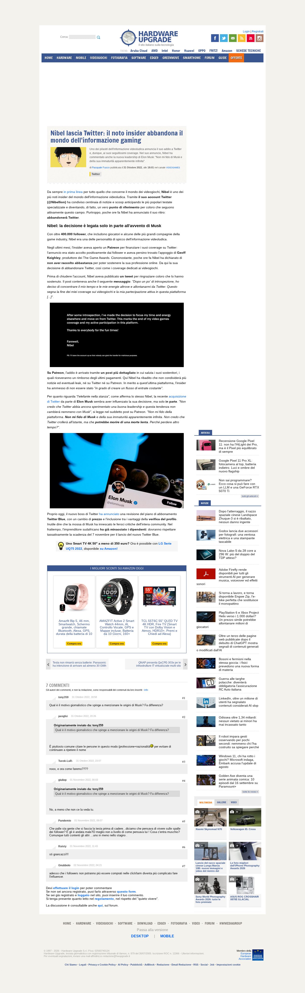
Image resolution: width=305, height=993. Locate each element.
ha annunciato (109, 514)
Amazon (227, 50)
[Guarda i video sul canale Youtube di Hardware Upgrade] (251, 38)
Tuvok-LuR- (65, 761)
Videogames (173, 168)
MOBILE (81, 57)
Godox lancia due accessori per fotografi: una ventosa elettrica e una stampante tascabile (238, 536)
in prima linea (73, 192)
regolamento (104, 898)
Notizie (205, 503)
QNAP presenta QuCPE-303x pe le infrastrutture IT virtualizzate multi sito (158, 664)
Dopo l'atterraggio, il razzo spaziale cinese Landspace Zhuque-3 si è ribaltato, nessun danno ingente (238, 516)
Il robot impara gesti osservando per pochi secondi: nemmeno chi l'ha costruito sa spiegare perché (239, 742)
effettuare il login (66, 888)
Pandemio (64, 820)
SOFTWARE (139, 57)
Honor (176, 50)
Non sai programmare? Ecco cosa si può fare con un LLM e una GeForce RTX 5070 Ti (239, 485)
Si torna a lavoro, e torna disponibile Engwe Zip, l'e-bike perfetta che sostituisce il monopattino (238, 598)
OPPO (201, 50)
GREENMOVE (171, 57)
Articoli (205, 433)
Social (204, 964)
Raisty (62, 846)
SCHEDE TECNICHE (248, 50)
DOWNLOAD (144, 923)
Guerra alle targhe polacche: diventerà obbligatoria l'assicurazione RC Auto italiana (238, 684)
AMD (154, 50)
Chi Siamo (71, 964)
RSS (195, 964)
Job (212, 964)
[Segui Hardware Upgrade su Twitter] (224, 38)
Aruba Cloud (138, 50)
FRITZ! (213, 50)
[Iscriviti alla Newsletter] (233, 38)
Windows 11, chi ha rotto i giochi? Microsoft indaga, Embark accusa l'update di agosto (237, 761)
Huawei (189, 50)
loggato (84, 895)
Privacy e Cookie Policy (102, 964)
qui (100, 905)
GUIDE (223, 57)
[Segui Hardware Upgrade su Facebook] (215, 38)
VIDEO (196, 923)
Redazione (163, 964)
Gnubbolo (64, 865)
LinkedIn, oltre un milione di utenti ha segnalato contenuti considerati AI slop (238, 702)
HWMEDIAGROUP (230, 923)
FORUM (210, 57)
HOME (49, 57)
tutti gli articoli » (250, 496)
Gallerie (221, 802)
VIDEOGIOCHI (98, 57)
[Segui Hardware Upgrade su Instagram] (259, 38)
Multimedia (205, 802)
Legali (82, 964)
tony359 (63, 697)
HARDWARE (64, 57)
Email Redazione (181, 964)
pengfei (63, 716)
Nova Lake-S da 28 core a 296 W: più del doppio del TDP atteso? (237, 554)
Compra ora (74, 643)
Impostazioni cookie (228, 964)
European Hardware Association (245, 956)
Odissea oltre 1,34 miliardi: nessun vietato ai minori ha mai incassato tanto (238, 721)
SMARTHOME (192, 57)
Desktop (140, 936)
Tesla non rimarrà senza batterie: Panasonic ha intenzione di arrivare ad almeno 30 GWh (79, 664)
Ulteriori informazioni (192, 953)
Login (246, 31)
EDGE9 (154, 57)
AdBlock (149, 964)
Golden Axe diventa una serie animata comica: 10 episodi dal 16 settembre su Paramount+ (238, 781)
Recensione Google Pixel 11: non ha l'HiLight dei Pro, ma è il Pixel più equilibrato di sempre (238, 446)
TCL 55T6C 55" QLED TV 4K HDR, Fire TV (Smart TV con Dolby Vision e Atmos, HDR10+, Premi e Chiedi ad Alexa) (159, 627)
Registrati (257, 31)
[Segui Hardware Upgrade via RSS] (242, 38)
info (146, 690)
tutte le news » (250, 791)
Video (234, 802)
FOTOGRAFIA (119, 57)
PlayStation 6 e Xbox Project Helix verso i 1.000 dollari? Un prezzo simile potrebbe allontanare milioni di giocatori (227, 620)
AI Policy (123, 964)
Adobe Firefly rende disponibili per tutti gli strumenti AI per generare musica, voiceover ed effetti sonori (226, 577)
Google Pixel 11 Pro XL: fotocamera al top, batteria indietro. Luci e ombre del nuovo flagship (237, 466)
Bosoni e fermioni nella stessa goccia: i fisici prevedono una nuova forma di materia (239, 664)
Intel (165, 50)
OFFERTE (236, 57)
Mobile (167, 936)
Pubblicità (136, 964)
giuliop (62, 780)
